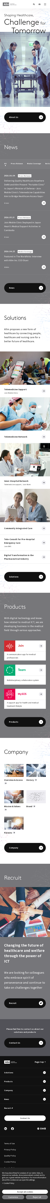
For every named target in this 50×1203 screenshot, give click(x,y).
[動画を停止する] (45, 102)
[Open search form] (34, 4)
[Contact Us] (39, 4)
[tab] (5, 163)
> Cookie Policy (8, 1183)
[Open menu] (45, 4)
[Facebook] (12, 1128)
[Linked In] (5, 1128)
